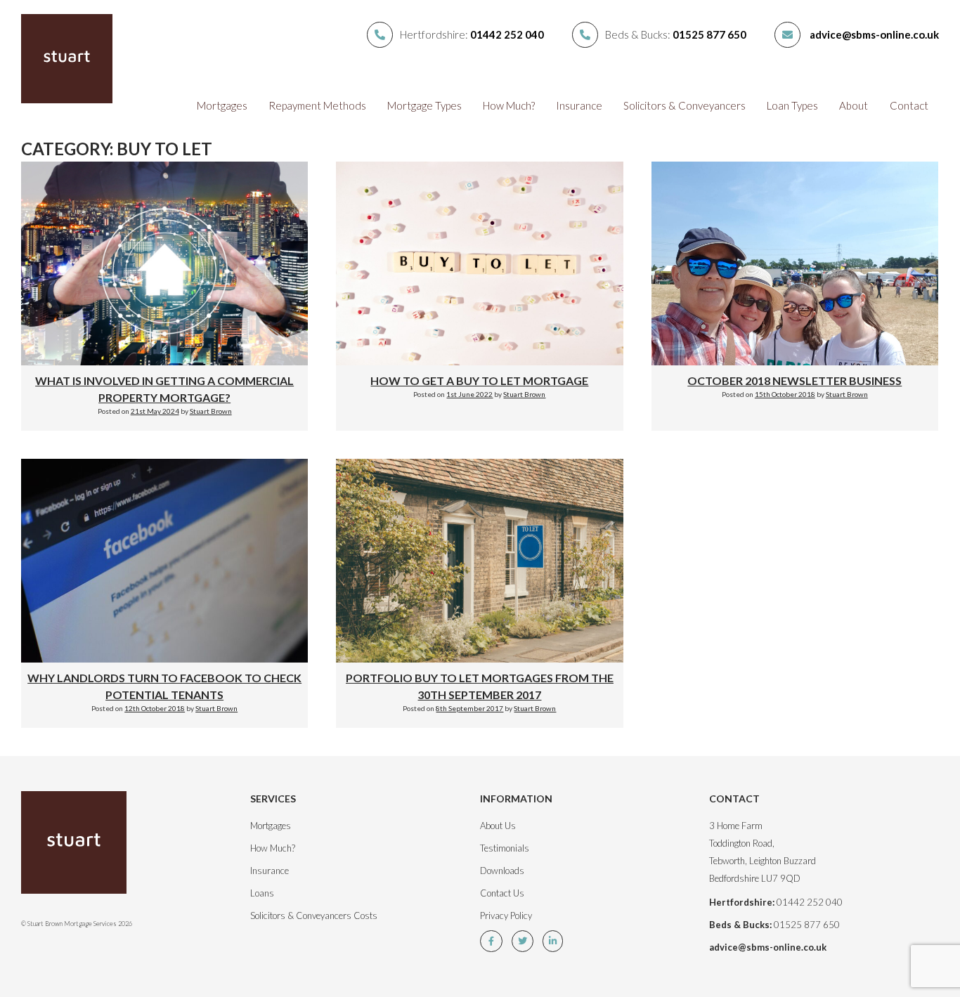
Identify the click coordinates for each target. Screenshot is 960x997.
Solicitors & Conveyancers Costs (313, 915)
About (853, 105)
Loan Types (792, 105)
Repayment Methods (317, 105)
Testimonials (504, 848)
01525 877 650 (709, 34)
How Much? (509, 105)
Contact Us (502, 893)
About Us (498, 825)
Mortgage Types (424, 105)
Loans (262, 893)
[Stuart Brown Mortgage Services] (90, 849)
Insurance (579, 105)
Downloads (502, 870)
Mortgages (222, 105)
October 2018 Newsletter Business (794, 380)
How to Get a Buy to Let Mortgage (479, 380)
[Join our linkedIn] (556, 940)
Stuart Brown (211, 411)
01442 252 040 (507, 34)
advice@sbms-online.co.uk (874, 34)
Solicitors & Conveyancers (684, 105)
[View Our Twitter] (526, 940)
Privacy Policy (506, 915)
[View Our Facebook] (495, 940)
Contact (909, 105)
